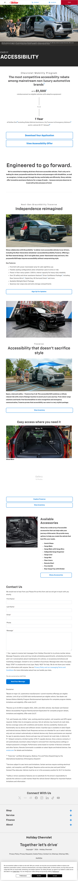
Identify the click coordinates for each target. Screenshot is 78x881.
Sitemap (55, 854)
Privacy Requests (26, 854)
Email (9, 615)
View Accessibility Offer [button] (39, 143)
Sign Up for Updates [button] (39, 291)
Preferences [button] (55, 871)
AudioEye (39, 858)
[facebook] (36, 798)
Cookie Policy (37, 854)
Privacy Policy (14, 854)
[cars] (25, 798)
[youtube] (58, 798)
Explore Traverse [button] (39, 499)
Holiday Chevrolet (46, 849)
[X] (20, 798)
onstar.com (10, 750)
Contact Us (47, 854)
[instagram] (42, 798)
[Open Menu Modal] (5, 2)
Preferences (23, 875)
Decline (39, 875)
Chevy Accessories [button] (56, 575)
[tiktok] (53, 798)
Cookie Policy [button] (16, 871)
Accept (55, 875)
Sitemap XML (63, 854)
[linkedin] (47, 798)
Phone (9, 623)
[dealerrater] (31, 798)
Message (10, 630)
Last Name (11, 607)
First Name (11, 599)
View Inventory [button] (39, 410)
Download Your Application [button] (39, 135)
